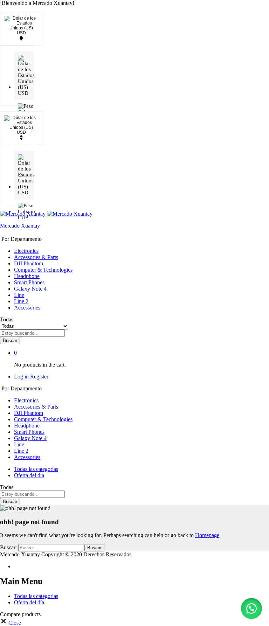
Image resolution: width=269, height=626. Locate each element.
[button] (251, 608)
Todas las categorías (36, 469)
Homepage (207, 535)
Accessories (27, 308)
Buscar (10, 340)
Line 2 (21, 301)
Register (39, 377)
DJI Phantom (28, 263)
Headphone (27, 276)
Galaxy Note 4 (30, 289)
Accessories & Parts (36, 257)
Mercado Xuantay (20, 226)
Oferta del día (29, 475)
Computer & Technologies (43, 270)
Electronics (26, 251)
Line (19, 295)
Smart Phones (29, 282)
